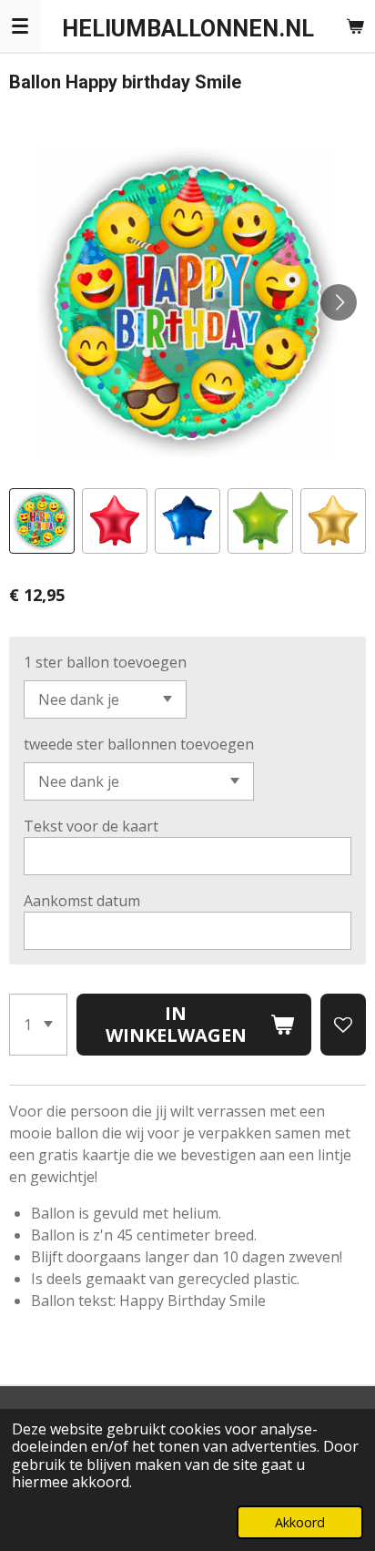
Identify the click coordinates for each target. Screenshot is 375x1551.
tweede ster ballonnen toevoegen (139, 744)
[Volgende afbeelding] (338, 302)
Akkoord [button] (300, 1522)
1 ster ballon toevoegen (105, 662)
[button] (42, 521)
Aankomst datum (82, 901)
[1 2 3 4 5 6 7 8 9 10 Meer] (38, 1025)
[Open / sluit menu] (20, 25)
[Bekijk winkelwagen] (355, 25)
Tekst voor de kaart (91, 826)
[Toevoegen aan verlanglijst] (343, 1025)
